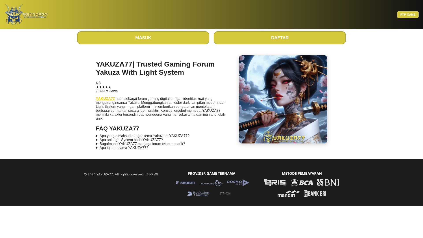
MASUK (143, 37)
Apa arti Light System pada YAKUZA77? (131, 140)
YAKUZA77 (105, 98)
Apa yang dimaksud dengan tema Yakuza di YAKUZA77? (144, 136)
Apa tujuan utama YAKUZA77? (124, 148)
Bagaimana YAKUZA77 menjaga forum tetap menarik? (142, 144)
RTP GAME (408, 14)
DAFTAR (280, 37)
